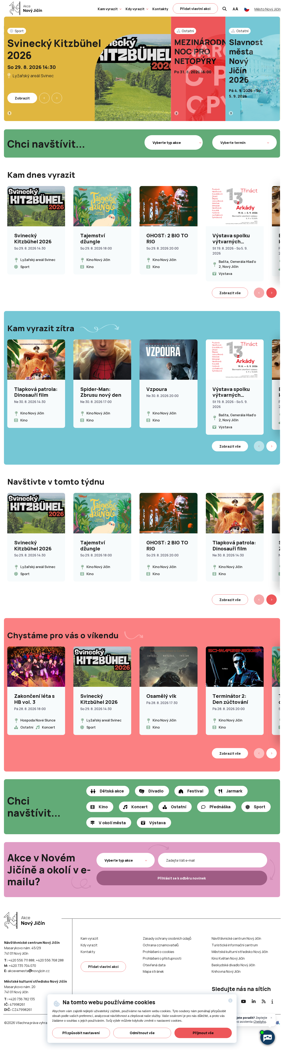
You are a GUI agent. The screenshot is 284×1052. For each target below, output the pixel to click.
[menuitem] (108, 8)
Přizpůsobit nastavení (81, 1033)
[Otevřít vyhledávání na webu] (224, 8)
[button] (120, 8)
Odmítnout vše (142, 1033)
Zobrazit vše (230, 293)
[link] (24, 8)
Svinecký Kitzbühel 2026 (54, 49)
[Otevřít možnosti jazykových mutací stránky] (246, 9)
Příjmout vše (203, 1033)
